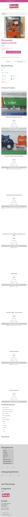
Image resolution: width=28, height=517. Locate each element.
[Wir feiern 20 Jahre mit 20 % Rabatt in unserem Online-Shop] (9, 468)
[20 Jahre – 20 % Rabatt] (4, 468)
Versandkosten (10, 48)
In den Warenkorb (13, 52)
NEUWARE (8, 57)
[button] (6, 76)
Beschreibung (8, 61)
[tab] (8, 62)
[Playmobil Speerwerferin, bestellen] (14, 27)
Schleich (2, 491)
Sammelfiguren (17, 57)
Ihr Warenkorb (10, 1)
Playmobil (12, 57)
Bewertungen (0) (20, 61)
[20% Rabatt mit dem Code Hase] (15, 468)
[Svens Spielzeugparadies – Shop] (14, 6)
